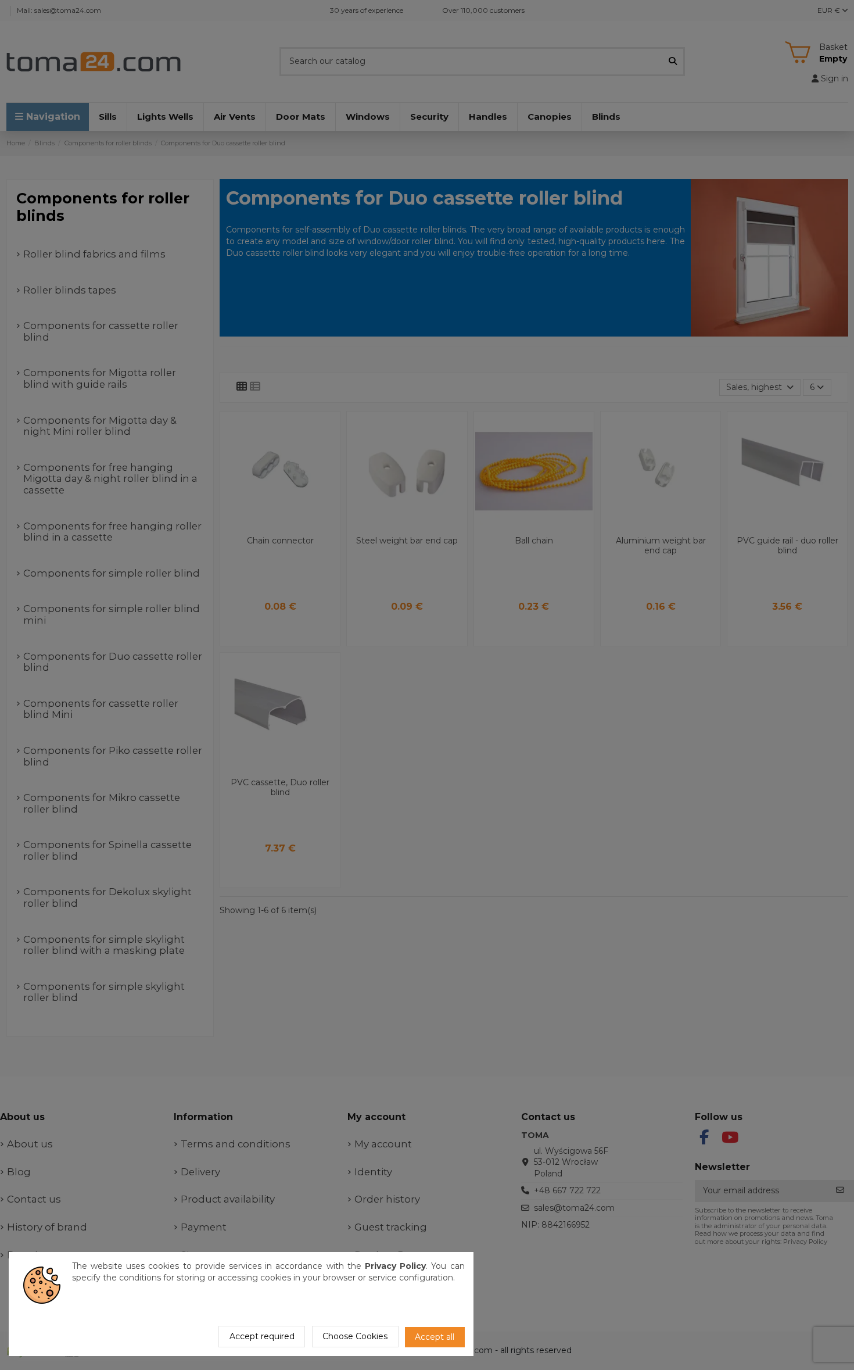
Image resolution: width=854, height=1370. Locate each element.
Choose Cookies (354, 1336)
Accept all (434, 1337)
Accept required (262, 1336)
